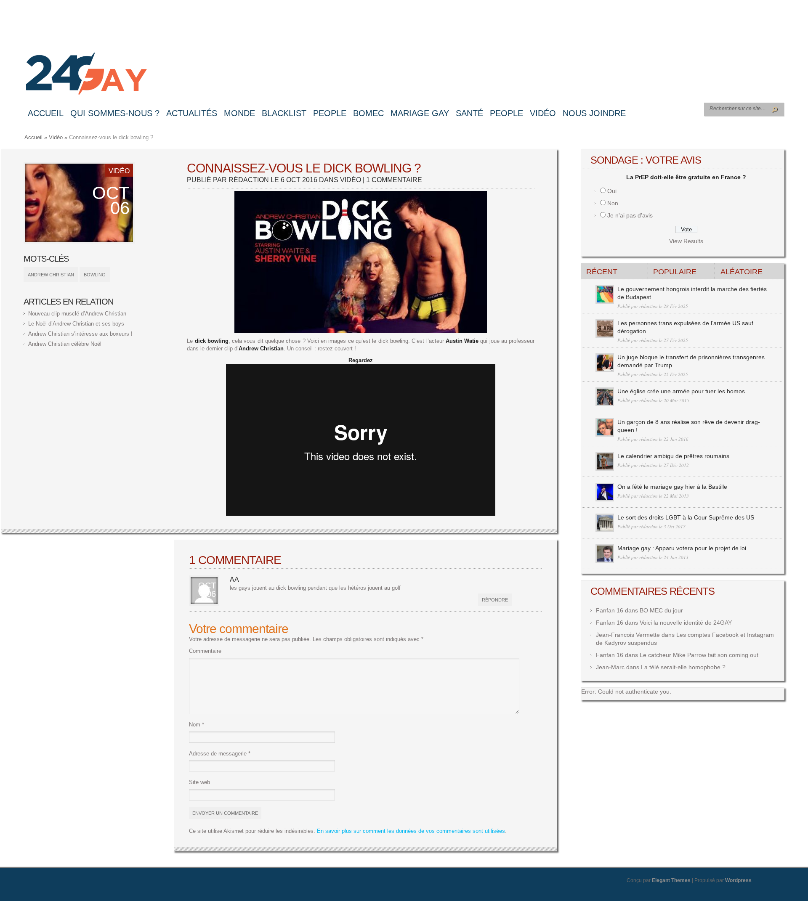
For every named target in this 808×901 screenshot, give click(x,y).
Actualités (191, 113)
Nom (196, 724)
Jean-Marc (610, 667)
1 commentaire (394, 179)
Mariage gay (420, 113)
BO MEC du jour (661, 610)
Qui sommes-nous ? (114, 113)
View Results (686, 241)
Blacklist (284, 113)
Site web (199, 782)
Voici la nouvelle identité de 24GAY (686, 622)
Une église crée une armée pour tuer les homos (681, 391)
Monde (239, 113)
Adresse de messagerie (219, 753)
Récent (601, 272)
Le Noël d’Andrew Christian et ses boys (76, 324)
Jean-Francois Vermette (628, 634)
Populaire (674, 272)
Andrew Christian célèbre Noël (64, 344)
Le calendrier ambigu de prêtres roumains (673, 456)
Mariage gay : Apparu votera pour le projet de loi (681, 548)
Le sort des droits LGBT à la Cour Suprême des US (685, 517)
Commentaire (205, 651)
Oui (612, 191)
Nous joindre (594, 113)
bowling (95, 274)
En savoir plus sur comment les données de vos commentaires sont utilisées (411, 831)
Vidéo (543, 113)
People (329, 113)
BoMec (368, 113)
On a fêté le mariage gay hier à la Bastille (672, 486)
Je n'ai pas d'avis (630, 215)
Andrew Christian (51, 274)
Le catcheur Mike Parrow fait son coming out (699, 655)
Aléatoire (741, 272)
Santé (469, 113)
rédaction (249, 179)
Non (612, 203)
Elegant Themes (671, 880)
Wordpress (738, 880)
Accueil (46, 113)
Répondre (495, 599)
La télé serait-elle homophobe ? (683, 667)
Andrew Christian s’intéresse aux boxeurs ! (80, 334)
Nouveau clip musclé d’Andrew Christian (77, 313)
